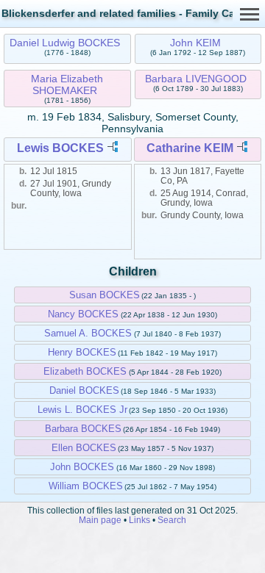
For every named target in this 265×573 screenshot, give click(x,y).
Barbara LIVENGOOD (196, 78)
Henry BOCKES (82, 352)
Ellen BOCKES (84, 447)
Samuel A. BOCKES (88, 333)
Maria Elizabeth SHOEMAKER (67, 84)
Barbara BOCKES (83, 428)
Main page (100, 520)
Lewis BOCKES (60, 148)
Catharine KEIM (189, 148)
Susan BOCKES (104, 294)
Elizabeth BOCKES (85, 371)
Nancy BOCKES (83, 314)
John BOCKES (82, 466)
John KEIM (195, 42)
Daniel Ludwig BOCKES (65, 42)
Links (139, 520)
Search (172, 520)
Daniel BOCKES (84, 390)
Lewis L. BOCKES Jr (82, 409)
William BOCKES (86, 485)
